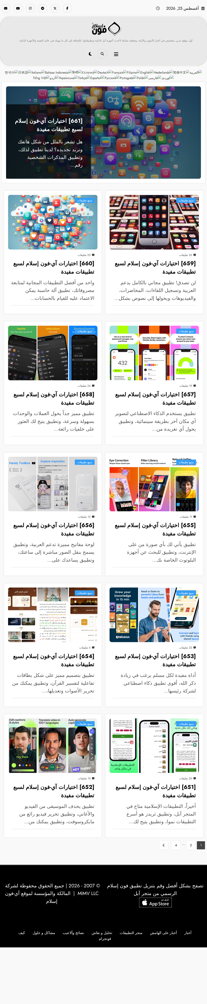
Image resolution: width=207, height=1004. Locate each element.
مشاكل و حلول (44, 932)
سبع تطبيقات (77, 113)
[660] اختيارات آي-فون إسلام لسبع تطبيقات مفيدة (53, 267)
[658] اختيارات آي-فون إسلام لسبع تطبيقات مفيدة (54, 398)
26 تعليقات (185, 255)
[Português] (128, 77)
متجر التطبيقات (131, 932)
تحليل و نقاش (102, 932)
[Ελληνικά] (90, 72)
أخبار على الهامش (163, 932)
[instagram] (30, 8)
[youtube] (18, 8)
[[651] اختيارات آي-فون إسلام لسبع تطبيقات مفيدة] (154, 745)
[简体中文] (181, 72)
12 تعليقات (84, 517)
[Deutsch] (105, 72)
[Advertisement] (103, 975)
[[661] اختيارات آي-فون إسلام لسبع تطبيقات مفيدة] (103, 132)
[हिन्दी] (77, 72)
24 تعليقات (84, 386)
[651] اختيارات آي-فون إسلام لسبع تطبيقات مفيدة (156, 791)
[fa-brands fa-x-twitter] (55, 8)
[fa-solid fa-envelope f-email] (6, 8)
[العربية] (196, 72)
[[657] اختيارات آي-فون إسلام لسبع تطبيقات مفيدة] (154, 353)
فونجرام (105, 938)
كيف (21, 932)
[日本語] (25, 72)
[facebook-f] (67, 8)
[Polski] (142, 77)
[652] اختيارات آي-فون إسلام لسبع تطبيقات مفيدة (53, 791)
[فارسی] (155, 77)
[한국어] (11, 72)
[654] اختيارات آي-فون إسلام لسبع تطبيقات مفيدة (53, 660)
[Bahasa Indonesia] (58, 72)
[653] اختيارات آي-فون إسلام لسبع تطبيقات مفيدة (155, 660)
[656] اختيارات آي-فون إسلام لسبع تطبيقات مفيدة (53, 529)
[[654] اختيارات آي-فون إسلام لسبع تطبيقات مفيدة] (52, 615)
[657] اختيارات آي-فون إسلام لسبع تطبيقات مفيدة (155, 398)
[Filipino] (133, 72)
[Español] (97, 77)
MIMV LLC (88, 893)
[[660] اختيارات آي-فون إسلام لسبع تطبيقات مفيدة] (52, 222)
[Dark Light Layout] (90, 54)
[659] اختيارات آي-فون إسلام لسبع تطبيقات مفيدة (155, 267)
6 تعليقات (85, 648)
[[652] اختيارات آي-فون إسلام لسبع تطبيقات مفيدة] (52, 745)
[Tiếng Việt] (41, 77)
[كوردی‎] (168, 77)
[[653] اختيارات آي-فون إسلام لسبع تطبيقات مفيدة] (154, 615)
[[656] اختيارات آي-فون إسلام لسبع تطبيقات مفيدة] (52, 484)
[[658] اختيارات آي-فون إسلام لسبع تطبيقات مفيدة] (52, 353)
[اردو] (54, 77)
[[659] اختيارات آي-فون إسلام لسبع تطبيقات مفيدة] (154, 222)
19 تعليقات (186, 386)
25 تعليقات (84, 255)
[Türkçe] (84, 77)
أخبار (187, 932)
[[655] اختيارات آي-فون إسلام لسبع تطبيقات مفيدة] (154, 484)
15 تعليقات (84, 778)
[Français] (119, 72)
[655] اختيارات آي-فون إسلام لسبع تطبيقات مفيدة (155, 529)
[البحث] (102, 54)
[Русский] (112, 77)
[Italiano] (38, 72)
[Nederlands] (163, 72)
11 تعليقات (186, 517)
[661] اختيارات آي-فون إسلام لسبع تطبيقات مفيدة (49, 125)
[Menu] (116, 54)
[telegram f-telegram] (43, 8)
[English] (147, 72)
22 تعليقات (185, 648)
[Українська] (68, 77)
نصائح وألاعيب (73, 932)
